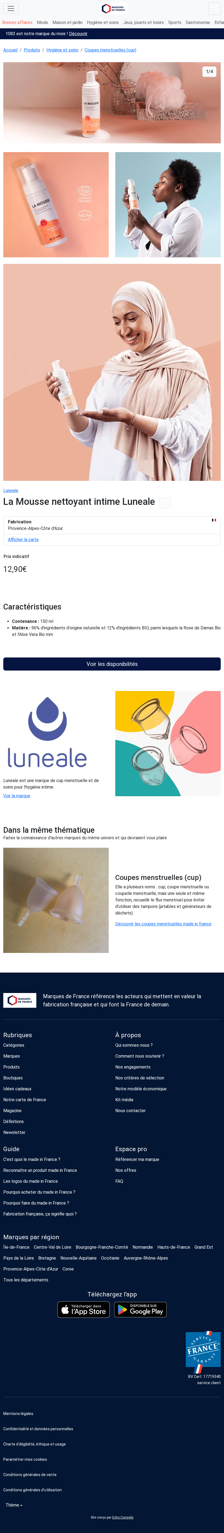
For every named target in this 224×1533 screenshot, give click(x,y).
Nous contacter (130, 1110)
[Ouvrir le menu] (11, 8)
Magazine (12, 1110)
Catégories (13, 1045)
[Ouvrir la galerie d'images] (112, 103)
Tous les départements (25, 1279)
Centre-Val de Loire (52, 1247)
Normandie (142, 1247)
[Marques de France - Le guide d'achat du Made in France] (113, 8)
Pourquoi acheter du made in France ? (39, 1192)
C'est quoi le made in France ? (31, 1159)
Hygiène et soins (103, 22)
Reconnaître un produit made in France (40, 1170)
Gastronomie (198, 22)
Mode (42, 22)
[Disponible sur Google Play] (140, 1309)
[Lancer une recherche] (214, 8)
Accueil (10, 50)
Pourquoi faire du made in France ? (36, 1203)
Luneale (10, 490)
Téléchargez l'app (112, 1294)
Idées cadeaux (17, 1088)
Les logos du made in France (30, 1181)
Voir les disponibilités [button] (112, 664)
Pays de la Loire (18, 1258)
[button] (112, 1459)
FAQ (119, 1181)
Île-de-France (16, 1247)
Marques (11, 1056)
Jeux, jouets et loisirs (143, 22)
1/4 (209, 71)
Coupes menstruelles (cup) (110, 50)
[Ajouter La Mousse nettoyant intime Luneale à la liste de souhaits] (165, 503)
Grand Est (203, 1247)
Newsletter (14, 1132)
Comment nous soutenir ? (139, 1056)
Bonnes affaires (17, 22)
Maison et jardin (67, 22)
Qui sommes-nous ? (134, 1045)
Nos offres (125, 1170)
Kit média (124, 1099)
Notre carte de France (24, 1099)
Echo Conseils (123, 1517)
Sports (174, 22)
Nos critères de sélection (139, 1078)
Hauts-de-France (173, 1247)
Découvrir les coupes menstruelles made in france (163, 924)
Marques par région (31, 1237)
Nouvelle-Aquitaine (78, 1258)
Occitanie (110, 1258)
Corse (68, 1269)
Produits (32, 50)
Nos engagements (133, 1067)
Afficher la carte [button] (23, 539)
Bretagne (47, 1258)
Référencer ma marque (137, 1159)
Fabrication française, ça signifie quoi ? (40, 1214)
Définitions (13, 1121)
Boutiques (13, 1078)
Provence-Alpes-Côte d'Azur (30, 1269)
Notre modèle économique (141, 1088)
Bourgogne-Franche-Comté (102, 1247)
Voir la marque (16, 795)
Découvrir (78, 33)
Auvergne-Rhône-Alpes (146, 1258)
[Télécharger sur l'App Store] (83, 1309)
